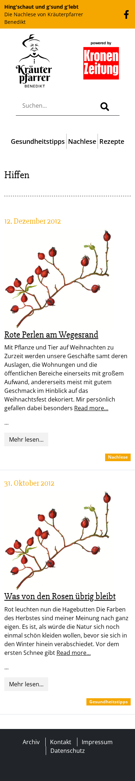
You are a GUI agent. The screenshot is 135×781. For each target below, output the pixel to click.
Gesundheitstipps (38, 141)
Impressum (97, 742)
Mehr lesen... (26, 439)
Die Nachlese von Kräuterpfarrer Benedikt (43, 14)
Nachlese (82, 141)
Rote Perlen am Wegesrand (51, 334)
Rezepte (111, 141)
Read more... (91, 408)
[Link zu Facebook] (126, 14)
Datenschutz (67, 751)
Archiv (31, 742)
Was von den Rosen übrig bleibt (60, 596)
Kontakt (60, 742)
